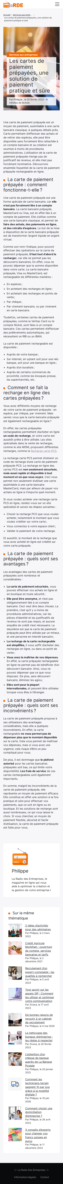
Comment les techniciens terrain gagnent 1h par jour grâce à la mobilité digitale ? (37, 1087)
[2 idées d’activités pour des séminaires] (15, 930)
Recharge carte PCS (43, 451)
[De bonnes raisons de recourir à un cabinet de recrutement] (15, 1019)
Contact (44, 1177)
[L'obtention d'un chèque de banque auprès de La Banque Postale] (15, 1059)
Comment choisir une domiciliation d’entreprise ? (38, 1112)
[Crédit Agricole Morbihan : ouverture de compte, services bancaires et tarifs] (15, 948)
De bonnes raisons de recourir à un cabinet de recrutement (39, 1018)
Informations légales (25, 1177)
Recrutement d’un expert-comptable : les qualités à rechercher (39, 972)
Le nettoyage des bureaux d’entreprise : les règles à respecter (39, 1036)
